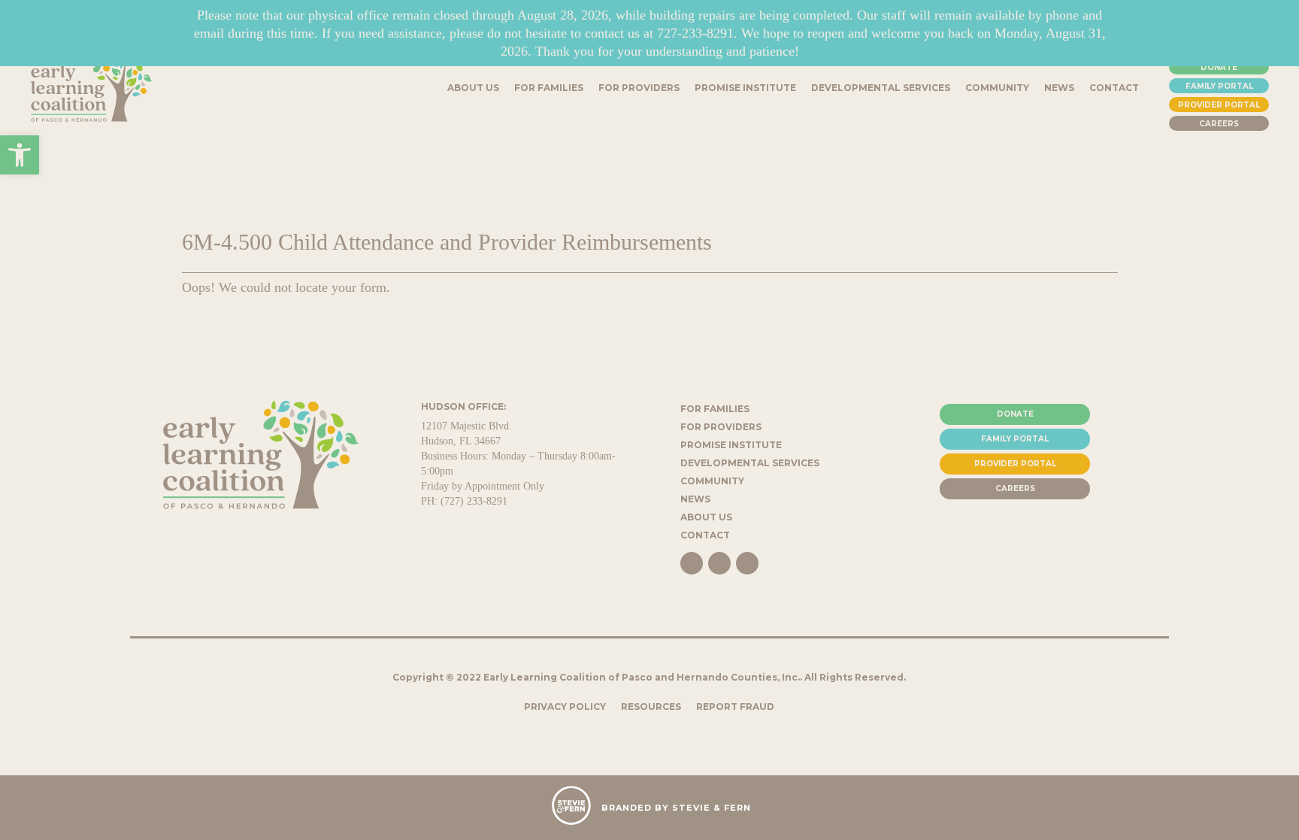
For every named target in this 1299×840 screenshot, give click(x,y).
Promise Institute (731, 444)
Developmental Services (749, 463)
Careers (1219, 124)
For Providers (721, 426)
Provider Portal (1219, 105)
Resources (651, 706)
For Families (714, 408)
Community (712, 481)
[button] (19, 154)
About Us (706, 517)
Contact (705, 535)
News (695, 499)
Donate (1219, 67)
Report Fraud (735, 706)
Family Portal (1219, 86)
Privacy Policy (565, 706)
